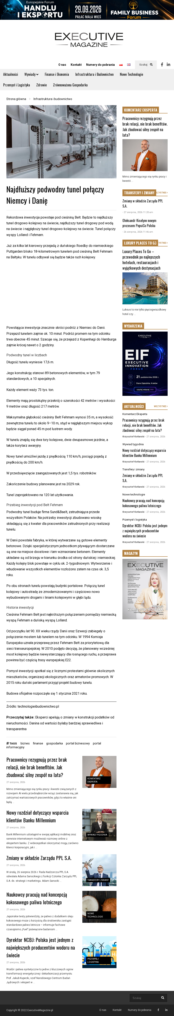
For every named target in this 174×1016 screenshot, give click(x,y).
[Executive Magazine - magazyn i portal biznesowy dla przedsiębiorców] (89, 42)
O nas (62, 64)
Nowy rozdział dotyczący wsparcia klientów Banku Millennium (37, 816)
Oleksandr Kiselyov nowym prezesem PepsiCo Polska (139, 223)
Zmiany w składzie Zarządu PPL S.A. (38, 857)
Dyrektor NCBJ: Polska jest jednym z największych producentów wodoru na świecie (40, 947)
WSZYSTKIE (160, 193)
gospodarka (54, 743)
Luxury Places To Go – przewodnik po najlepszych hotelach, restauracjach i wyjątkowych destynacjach (141, 260)
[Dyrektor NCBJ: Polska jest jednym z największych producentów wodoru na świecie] (99, 952)
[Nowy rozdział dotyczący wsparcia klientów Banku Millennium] (99, 825)
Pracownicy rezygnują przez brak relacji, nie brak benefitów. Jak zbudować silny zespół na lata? (36, 767)
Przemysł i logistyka (134, 519)
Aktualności (10, 74)
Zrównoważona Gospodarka (70, 84)
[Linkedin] (168, 64)
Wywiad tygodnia (97, 835)
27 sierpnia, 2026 (15, 782)
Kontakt (76, 64)
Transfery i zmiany (98, 880)
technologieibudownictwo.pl (38, 706)
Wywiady (30, 74)
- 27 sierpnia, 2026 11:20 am (137, 212)
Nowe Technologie (131, 74)
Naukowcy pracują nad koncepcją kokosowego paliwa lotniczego (36, 898)
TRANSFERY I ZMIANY (139, 192)
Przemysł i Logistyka (16, 84)
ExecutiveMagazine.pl (40, 1010)
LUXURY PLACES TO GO (140, 243)
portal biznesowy (78, 743)
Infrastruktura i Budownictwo (94, 74)
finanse (38, 743)
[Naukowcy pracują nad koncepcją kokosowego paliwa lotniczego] (99, 907)
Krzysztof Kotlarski (133, 436)
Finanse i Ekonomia (57, 74)
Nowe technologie (133, 494)
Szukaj (143, 64)
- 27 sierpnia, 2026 (155, 436)
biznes (25, 743)
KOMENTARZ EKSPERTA (140, 110)
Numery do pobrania (100, 64)
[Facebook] (162, 64)
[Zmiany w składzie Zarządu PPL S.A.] (99, 870)
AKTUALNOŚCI (134, 406)
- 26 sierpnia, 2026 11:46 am (137, 231)
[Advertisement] (61, 295)
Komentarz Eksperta (134, 414)
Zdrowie (41, 84)
